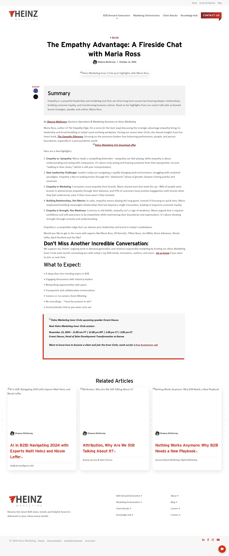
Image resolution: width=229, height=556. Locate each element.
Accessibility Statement (73, 540)
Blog (220, 3)
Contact (174, 515)
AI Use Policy (90, 540)
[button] (35, 90)
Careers (174, 508)
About (194, 3)
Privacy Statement (54, 540)
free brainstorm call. (147, 345)
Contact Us (211, 15)
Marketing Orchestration (146, 15)
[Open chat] (222, 549)
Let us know (162, 253)
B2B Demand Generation (116, 15)
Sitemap (41, 540)
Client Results (170, 15)
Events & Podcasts (207, 3)
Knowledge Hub (189, 15)
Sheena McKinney (57, 121)
